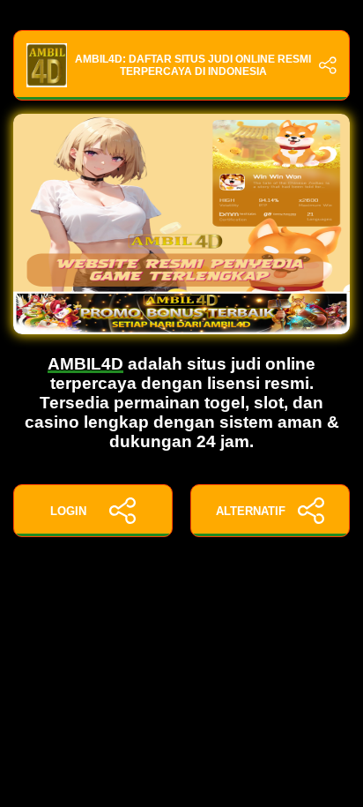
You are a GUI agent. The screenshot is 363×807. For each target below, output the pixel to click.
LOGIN (68, 511)
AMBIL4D (85, 364)
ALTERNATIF (250, 511)
